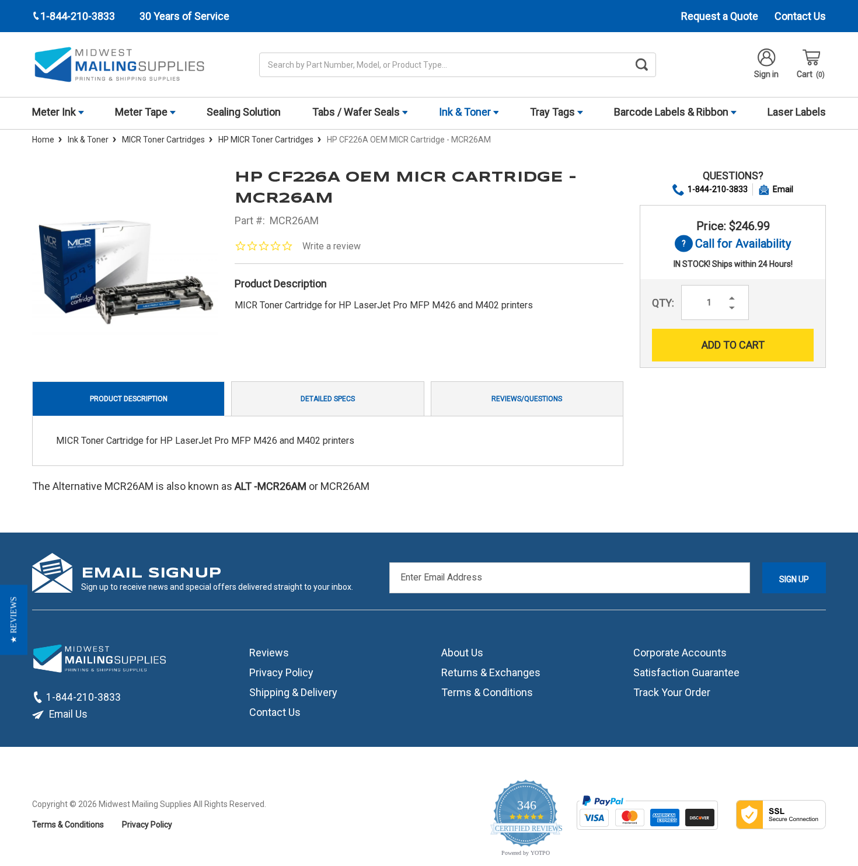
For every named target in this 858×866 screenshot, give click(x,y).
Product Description (129, 399)
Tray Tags (553, 112)
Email (783, 189)
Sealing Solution (244, 112)
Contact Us (800, 16)
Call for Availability (733, 244)
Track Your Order (671, 692)
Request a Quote (719, 16)
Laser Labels (797, 112)
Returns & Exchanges (490, 672)
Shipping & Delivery (293, 692)
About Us (462, 652)
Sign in (766, 74)
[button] (13, 620)
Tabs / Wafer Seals (357, 112)
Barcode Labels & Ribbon (672, 112)
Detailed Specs (328, 399)
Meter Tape (142, 112)
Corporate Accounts (680, 652)
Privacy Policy (281, 672)
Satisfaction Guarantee (686, 672)
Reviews (269, 652)
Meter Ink (55, 112)
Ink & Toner (466, 112)
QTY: (663, 303)
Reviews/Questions (526, 399)
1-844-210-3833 (718, 189)
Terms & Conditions (487, 692)
